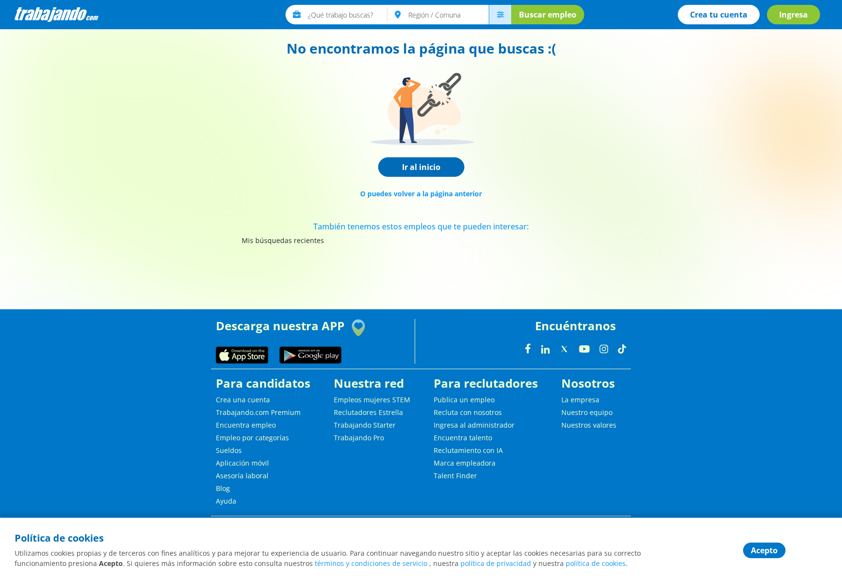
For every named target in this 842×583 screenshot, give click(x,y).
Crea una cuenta (243, 399)
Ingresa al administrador (474, 425)
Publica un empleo (464, 399)
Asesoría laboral (242, 475)
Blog (223, 488)
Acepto (764, 550)
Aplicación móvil (242, 463)
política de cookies (596, 563)
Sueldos (229, 450)
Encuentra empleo (246, 425)
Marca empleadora (465, 463)
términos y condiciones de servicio (371, 563)
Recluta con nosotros (468, 412)
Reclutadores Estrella (368, 412)
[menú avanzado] (500, 14)
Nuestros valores (588, 425)
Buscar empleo (547, 14)
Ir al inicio (421, 167)
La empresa (580, 399)
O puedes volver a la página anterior (421, 193)
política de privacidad (495, 563)
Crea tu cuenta (718, 14)
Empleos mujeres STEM (372, 399)
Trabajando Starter (365, 425)
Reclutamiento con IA (468, 450)
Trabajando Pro (359, 437)
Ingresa (793, 14)
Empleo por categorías (252, 437)
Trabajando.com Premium (258, 412)
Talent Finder (455, 475)
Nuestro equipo (586, 412)
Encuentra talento (463, 437)
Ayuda (226, 501)
